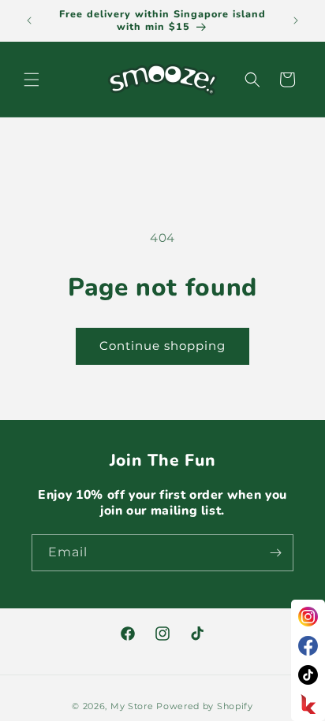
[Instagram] (308, 616)
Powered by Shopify (204, 706)
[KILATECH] (308, 704)
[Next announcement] (295, 20)
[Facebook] (308, 645)
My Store (132, 706)
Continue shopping (162, 345)
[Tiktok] (308, 674)
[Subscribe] (275, 552)
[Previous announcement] (29, 20)
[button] (31, 79)
